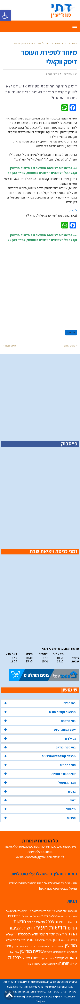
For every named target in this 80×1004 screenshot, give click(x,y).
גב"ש (43, 991)
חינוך (56, 939)
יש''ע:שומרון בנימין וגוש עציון (26, 991)
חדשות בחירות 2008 (61, 922)
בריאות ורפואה (39, 910)
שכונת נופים (41, 963)
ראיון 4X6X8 (53, 963)
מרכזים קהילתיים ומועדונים (59, 756)
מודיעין (71, 945)
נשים (63, 952)
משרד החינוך (18, 946)
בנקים (72, 791)
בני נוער (51, 910)
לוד (54, 996)
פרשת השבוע (31, 958)
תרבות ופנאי (61, 43)
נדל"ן (8, 946)
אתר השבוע (61, 910)
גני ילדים (70, 738)
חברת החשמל (67, 782)
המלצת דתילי (49, 916)
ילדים (23, 940)
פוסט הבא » (9, 345)
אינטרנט (72, 910)
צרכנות (15, 957)
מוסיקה (71, 332)
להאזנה (72, 211)
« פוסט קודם (70, 345)
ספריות (71, 817)
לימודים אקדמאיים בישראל (38, 996)
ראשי (74, 43)
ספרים (48, 952)
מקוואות (70, 809)
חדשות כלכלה (28, 934)
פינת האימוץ (48, 958)
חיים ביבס (69, 939)
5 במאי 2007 (54, 74)
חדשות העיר (51, 927)
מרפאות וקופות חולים (62, 712)
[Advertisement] (40, 284)
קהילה (73, 963)
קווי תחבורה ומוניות (63, 773)
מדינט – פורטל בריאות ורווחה (38, 986)
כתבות (16, 940)
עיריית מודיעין (32, 951)
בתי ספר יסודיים (66, 747)
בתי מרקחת (68, 720)
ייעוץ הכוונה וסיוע (65, 729)
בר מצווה (26, 910)
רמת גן (64, 991)
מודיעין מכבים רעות (54, 946)
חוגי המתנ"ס (68, 764)
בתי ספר (17, 911)
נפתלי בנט (72, 952)
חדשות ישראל (17, 996)
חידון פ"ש (11, 934)
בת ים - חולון (53, 991)
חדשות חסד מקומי (53, 934)
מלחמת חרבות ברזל (35, 946)
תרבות (31, 963)
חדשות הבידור (36, 922)
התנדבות (14, 916)
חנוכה (48, 940)
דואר (73, 800)
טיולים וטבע (36, 939)
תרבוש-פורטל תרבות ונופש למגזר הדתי (44, 981)
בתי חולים (70, 703)
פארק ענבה (61, 958)
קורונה (64, 963)
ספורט (57, 952)
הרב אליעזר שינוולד (31, 916)
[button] (5, 15)
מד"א (9, 940)
